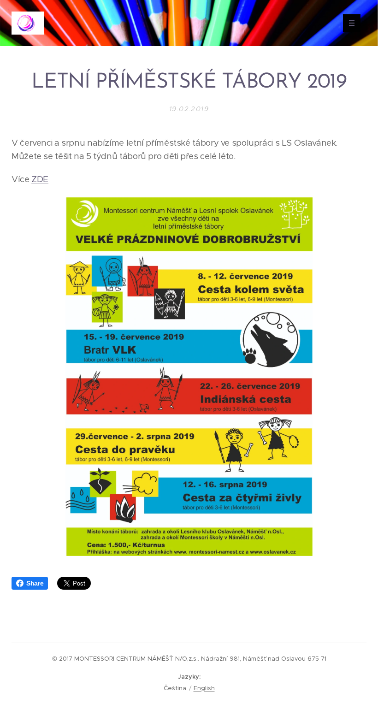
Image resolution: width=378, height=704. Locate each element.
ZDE (39, 179)
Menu (351, 23)
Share (34, 583)
